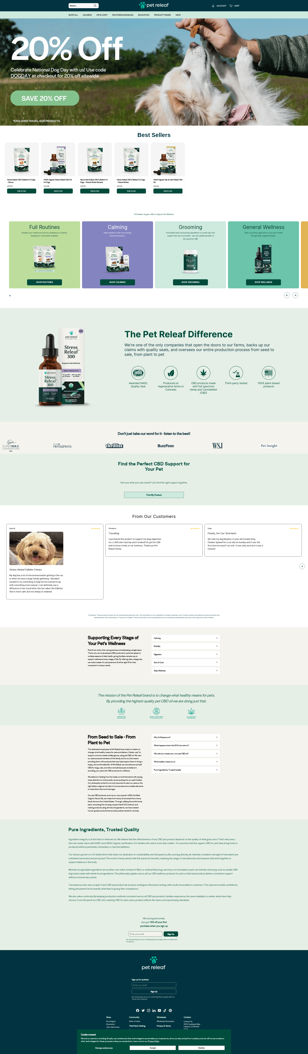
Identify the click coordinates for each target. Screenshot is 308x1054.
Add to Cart (21, 191)
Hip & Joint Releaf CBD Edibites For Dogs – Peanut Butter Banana (94, 180)
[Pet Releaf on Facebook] (137, 1010)
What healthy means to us (164, 761)
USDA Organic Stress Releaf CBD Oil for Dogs (58, 180)
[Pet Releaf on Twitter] (143, 1010)
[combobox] (84, 5)
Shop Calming (117, 282)
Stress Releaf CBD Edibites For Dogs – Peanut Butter (131, 180)
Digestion (158, 654)
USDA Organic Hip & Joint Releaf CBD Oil (168, 180)
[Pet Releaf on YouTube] (159, 1010)
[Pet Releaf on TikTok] (164, 1010)
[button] (11, 295)
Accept (153, 1047)
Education (143, 14)
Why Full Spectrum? (162, 737)
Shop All (73, 14)
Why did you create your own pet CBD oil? (171, 753)
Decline (201, 1047)
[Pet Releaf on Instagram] (148, 1010)
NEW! (178, 14)
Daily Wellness (160, 670)
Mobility (157, 646)
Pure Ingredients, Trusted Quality (167, 769)
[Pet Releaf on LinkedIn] (154, 1010)
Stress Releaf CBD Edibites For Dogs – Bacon (21, 180)
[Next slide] (295, 295)
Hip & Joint (102, 14)
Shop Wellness (263, 282)
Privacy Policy (153, 1041)
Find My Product (154, 494)
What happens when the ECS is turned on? (171, 745)
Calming (87, 14)
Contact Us (188, 1021)
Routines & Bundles (122, 14)
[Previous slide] (287, 295)
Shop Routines (44, 282)
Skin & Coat (159, 662)
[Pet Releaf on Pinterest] (170, 1010)
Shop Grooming (190, 282)
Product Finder (162, 14)
